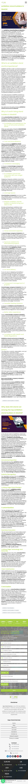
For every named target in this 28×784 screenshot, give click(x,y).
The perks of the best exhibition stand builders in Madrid (12, 6)
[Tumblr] (20, 756)
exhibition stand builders (8, 50)
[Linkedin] (8, 756)
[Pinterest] (18, 756)
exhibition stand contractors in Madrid (12, 612)
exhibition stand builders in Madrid (11, 400)
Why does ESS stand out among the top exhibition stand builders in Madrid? (12, 410)
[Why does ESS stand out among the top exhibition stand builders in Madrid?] (14, 424)
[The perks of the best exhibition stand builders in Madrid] (14, 20)
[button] (3, 781)
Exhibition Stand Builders (8, 608)
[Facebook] (10, 756)
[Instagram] (15, 756)
